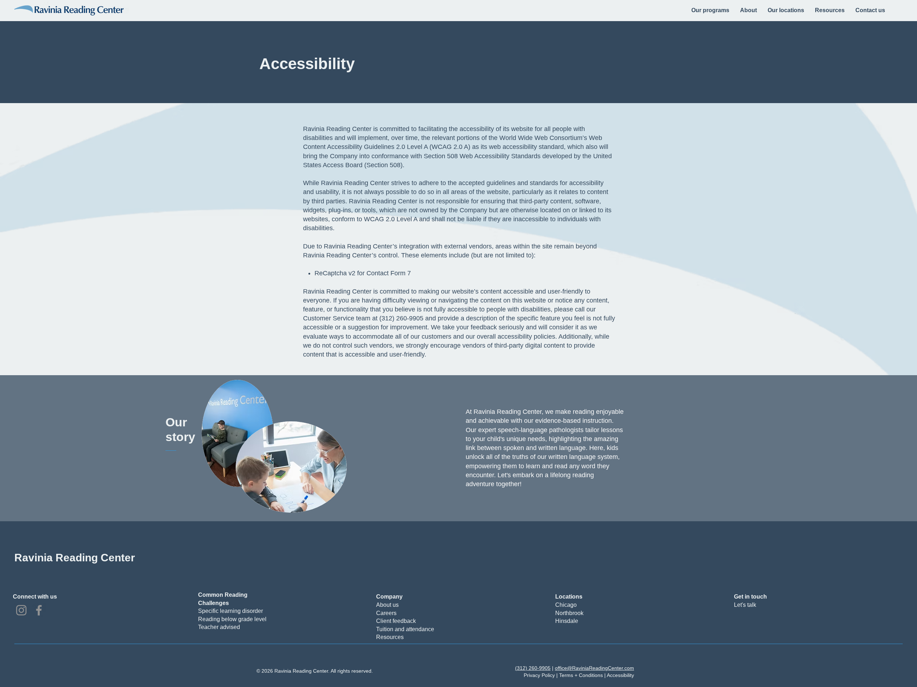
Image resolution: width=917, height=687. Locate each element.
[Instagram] (21, 610)
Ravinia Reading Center (74, 557)
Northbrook (569, 613)
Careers (386, 613)
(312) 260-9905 (533, 668)
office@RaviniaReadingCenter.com (594, 668)
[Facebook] (39, 610)
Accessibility (620, 675)
